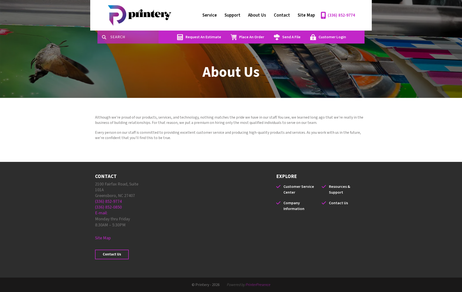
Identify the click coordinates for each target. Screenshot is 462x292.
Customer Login (332, 37)
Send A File (291, 37)
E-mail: (101, 213)
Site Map (306, 15)
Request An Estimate (203, 37)
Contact (282, 15)
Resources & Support (339, 189)
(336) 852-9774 (341, 15)
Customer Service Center (298, 189)
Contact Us (112, 254)
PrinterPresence (258, 284)
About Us (257, 15)
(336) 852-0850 (108, 207)
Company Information (293, 205)
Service (209, 15)
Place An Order (251, 37)
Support (232, 15)
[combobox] (134, 37)
